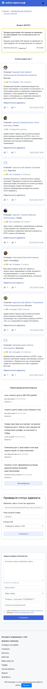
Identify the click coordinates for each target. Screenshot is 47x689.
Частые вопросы (8, 669)
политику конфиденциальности (24, 612)
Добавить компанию (10, 641)
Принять (26, 685)
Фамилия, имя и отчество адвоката (19, 503)
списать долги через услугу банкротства (22, 410)
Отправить (23, 618)
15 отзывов (14, 82)
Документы (6, 677)
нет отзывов (14, 174)
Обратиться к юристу (13, 283)
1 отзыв (12, 129)
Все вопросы (23, 483)
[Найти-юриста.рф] (13, 2)
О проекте (6, 649)
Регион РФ (8, 522)
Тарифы (4, 665)
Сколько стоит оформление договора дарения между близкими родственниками (21, 468)
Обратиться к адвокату (14, 103)
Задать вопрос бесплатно (15, 556)
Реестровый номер (11, 513)
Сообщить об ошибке (10, 645)
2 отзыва (13, 309)
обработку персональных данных (30, 610)
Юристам (5, 657)
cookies (19, 682)
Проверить (23, 534)
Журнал (5, 673)
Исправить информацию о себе (14, 637)
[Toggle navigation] (43, 3)
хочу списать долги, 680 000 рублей (20, 395)
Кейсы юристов (8, 661)
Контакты (5, 653)
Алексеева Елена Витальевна (25, 257)
